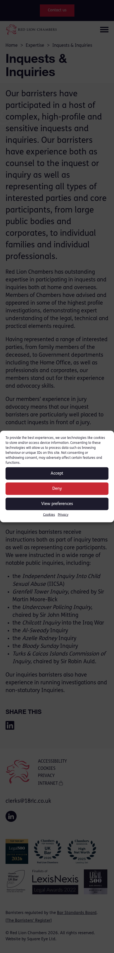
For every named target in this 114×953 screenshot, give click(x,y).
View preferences (57, 504)
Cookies (49, 515)
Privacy (63, 515)
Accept (57, 473)
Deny (57, 488)
